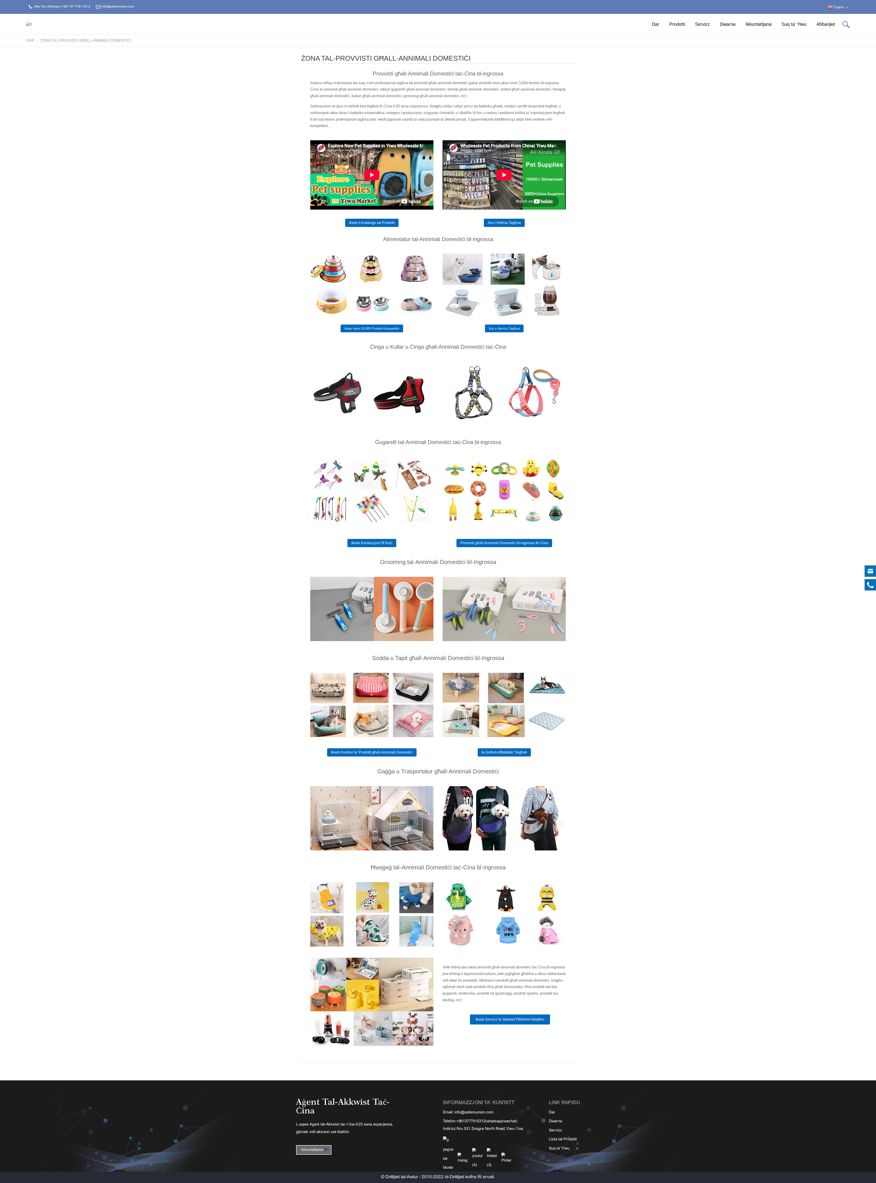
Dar (655, 24)
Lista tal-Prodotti (563, 1139)
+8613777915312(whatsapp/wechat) (486, 1121)
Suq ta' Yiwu (794, 24)
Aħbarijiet (825, 24)
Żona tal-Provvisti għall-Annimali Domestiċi (85, 40)
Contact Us (831, 1176)
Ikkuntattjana (759, 24)
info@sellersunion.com (473, 1112)
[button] (372, 223)
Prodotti (677, 24)
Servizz (702, 24)
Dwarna (727, 24)
